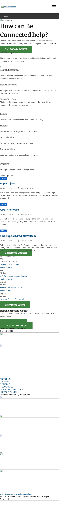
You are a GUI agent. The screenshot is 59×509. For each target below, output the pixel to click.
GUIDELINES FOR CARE (12, 389)
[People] (1, 111)
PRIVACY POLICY (8, 392)
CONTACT (5, 384)
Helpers (4, 125)
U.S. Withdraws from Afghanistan (14, 276)
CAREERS (5, 381)
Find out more (6, 267)
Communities (7, 149)
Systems (4, 164)
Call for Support (8, 52)
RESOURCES (6, 387)
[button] (45, 7)
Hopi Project (7, 183)
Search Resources (9, 70)
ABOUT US (5, 379)
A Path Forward (9, 209)
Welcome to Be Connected (11, 264)
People (3, 114)
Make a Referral (8, 84)
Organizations (8, 137)
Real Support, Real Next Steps (18, 236)
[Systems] (1, 161)
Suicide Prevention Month (11, 287)
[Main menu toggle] (54, 7)
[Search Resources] (0, 67)
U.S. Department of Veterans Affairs (16, 494)
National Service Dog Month (12, 299)
